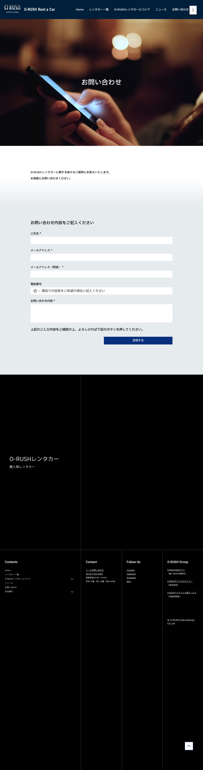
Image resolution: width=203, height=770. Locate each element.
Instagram (131, 577)
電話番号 (36, 284)
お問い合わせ (11, 587)
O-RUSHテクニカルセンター (179, 581)
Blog (129, 581)
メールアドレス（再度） (47, 267)
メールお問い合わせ (95, 570)
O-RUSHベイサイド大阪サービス (181, 592)
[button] (132, 10)
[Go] (189, 746)
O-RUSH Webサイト (176, 570)
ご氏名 (36, 233)
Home (8, 570)
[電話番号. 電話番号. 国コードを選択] (37, 291)
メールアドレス (41, 250)
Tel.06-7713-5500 (94, 574)
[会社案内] (72, 592)
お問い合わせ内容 (43, 301)
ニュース (9, 583)
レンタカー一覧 (12, 574)
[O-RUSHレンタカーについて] (72, 579)
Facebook (131, 574)
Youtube (131, 570)
